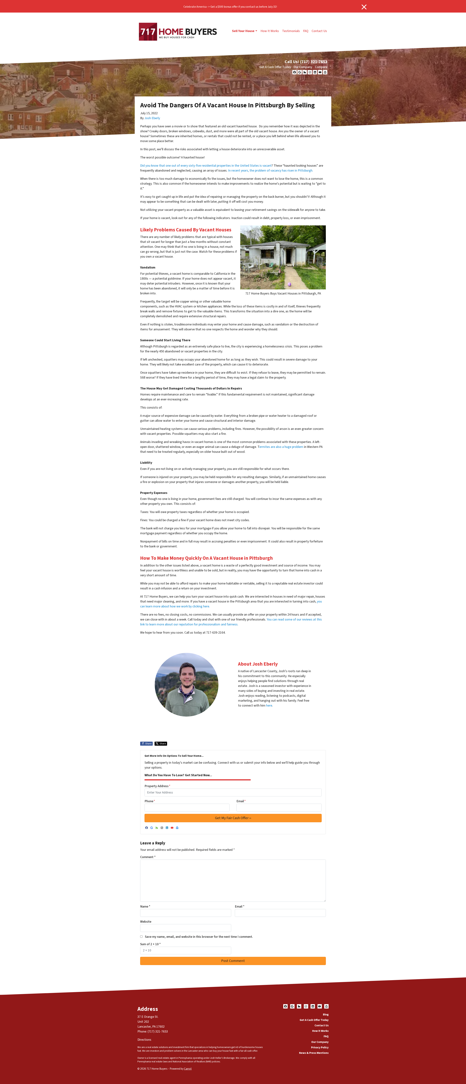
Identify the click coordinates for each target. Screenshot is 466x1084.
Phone (150, 801)
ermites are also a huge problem (281, 447)
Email (241, 801)
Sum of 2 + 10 (150, 944)
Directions (144, 1039)
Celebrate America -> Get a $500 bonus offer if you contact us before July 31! (230, 7)
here (269, 705)
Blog (326, 1015)
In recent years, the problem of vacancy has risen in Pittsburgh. (270, 170)
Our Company (303, 67)
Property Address (157, 786)
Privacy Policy (320, 1047)
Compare (321, 67)
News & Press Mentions (314, 1053)
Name (145, 906)
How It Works (269, 31)
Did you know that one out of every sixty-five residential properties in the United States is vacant (206, 165)
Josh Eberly (152, 118)
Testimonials (291, 31)
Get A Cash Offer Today (275, 67)
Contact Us (319, 31)
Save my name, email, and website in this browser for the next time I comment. (199, 936)
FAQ (305, 31)
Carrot (188, 1069)
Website (145, 921)
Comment (148, 857)
